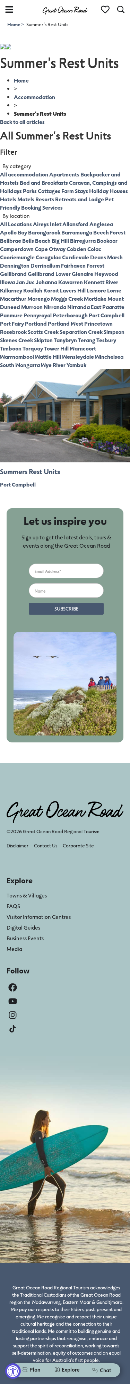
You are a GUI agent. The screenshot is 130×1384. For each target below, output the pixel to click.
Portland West (65, 323)
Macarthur (13, 298)
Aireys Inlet (47, 224)
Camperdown (17, 249)
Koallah (32, 290)
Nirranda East (84, 307)
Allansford (75, 224)
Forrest (95, 265)
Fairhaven (73, 265)
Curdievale (75, 257)
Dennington (14, 265)
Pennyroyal (38, 315)
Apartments (64, 174)
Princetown (98, 323)
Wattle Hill (48, 357)
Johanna (46, 282)
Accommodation (34, 97)
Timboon (10, 348)
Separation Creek (81, 332)
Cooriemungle (17, 257)
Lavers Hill (73, 290)
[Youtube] (13, 1001)
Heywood (106, 274)
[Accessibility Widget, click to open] (13, 1371)
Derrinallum (45, 265)
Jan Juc (25, 282)
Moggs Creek (67, 298)
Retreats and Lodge (79, 199)
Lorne (114, 290)
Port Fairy (12, 323)
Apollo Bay (13, 232)
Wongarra (27, 365)
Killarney (11, 290)
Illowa (7, 282)
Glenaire (82, 274)
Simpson (114, 332)
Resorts (44, 199)
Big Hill (60, 240)
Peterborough (70, 315)
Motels (25, 199)
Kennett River (101, 282)
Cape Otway (50, 249)
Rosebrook (13, 332)
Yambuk (76, 365)
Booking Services (42, 207)
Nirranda (55, 307)
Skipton (43, 340)
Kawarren (70, 282)
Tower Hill (56, 348)
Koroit (51, 290)
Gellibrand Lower (49, 274)
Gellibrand (13, 274)
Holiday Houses (108, 191)
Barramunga (76, 232)
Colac (94, 249)
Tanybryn (65, 340)
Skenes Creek (16, 340)
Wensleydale (78, 357)
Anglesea (101, 224)
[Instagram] (13, 1015)
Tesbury (106, 340)
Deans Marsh (106, 257)
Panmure (11, 315)
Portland (36, 323)
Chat (105, 1370)
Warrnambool (17, 357)
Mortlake (95, 298)
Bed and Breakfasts (44, 182)
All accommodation (24, 174)
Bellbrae (10, 240)
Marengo (38, 298)
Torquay (33, 348)
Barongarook (44, 232)
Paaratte (113, 307)
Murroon (32, 307)
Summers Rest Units (30, 471)
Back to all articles (22, 122)
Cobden (76, 249)
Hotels (8, 199)
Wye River (53, 365)
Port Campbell (106, 315)
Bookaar (107, 240)
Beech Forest (109, 232)
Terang (86, 340)
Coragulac (48, 257)
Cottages (49, 191)
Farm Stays (74, 191)
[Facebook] (13, 987)
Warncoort (83, 348)
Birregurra (83, 240)
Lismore (96, 290)
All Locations (16, 224)
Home (14, 24)
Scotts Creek (43, 332)
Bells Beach (36, 240)
